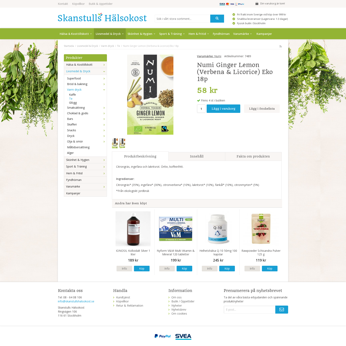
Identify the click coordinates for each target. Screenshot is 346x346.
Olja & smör (75, 141)
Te (70, 98)
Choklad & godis (77, 113)
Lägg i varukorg (223, 108)
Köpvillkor (78, 4)
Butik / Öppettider (182, 301)
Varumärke (241, 34)
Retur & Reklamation (129, 305)
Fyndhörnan (221, 34)
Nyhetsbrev (178, 309)
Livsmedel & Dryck (108, 34)
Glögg (73, 102)
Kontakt (63, 4)
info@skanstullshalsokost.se (76, 301)
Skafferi (72, 124)
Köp (141, 268)
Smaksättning (76, 107)
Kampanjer (264, 34)
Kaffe (72, 94)
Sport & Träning (170, 34)
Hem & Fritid (197, 34)
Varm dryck (74, 89)
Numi (209, 56)
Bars (70, 119)
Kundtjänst (123, 297)
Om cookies (179, 313)
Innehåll (196, 156)
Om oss (176, 297)
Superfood (74, 78)
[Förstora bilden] (150, 94)
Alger (70, 153)
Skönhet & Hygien (140, 34)
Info (124, 268)
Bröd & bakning (77, 84)
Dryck (70, 136)
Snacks (71, 130)
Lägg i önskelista (262, 108)
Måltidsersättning (78, 147)
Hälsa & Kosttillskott (74, 34)
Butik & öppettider (101, 4)
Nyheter (176, 305)
